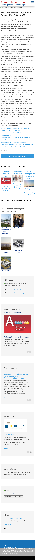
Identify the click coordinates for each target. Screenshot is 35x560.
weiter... (6, 349)
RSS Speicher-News (17, 290)
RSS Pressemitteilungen (18, 293)
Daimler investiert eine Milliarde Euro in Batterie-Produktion (15, 138)
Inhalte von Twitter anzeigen (13, 496)
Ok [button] (17, 558)
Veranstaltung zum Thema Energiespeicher (14, 142)
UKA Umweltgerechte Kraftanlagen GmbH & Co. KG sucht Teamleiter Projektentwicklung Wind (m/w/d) (17, 145)
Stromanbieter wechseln (13, 518)
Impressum (7, 545)
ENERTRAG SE (10, 434)
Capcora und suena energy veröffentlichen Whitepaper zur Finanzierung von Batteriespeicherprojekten (16, 375)
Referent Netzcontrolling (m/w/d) (16, 337)
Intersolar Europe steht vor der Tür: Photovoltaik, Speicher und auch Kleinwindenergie (15, 129)
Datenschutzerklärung (10, 548)
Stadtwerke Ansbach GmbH (12, 312)
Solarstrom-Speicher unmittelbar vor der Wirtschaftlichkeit (13, 134)
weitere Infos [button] (14, 553)
